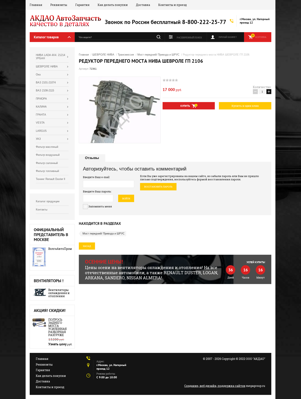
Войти (126, 198)
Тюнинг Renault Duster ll (50, 179)
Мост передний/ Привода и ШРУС (158, 54)
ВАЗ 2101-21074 (46, 82)
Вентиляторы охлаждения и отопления (59, 293)
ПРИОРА (41, 98)
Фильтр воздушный (48, 154)
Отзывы (92, 158)
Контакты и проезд (172, 5)
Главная (36, 5)
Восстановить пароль (158, 186)
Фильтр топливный (47, 171)
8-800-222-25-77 (204, 22)
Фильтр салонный (47, 163)
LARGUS (41, 130)
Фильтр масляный (47, 146)
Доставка (143, 5)
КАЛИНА (41, 106)
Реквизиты (58, 5)
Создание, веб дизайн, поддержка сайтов (214, 386)
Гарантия (82, 5)
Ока (38, 74)
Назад (87, 246)
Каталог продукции (47, 201)
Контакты (41, 209)
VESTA (40, 122)
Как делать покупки (113, 5)
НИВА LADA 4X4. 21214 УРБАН (50, 56)
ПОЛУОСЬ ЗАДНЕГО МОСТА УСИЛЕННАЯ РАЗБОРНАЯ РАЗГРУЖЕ (57, 327)
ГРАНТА (41, 114)
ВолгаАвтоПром (60, 249)
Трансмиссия (126, 54)
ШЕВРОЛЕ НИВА (47, 66)
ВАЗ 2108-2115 (45, 90)
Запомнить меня (100, 206)
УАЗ (38, 138)
